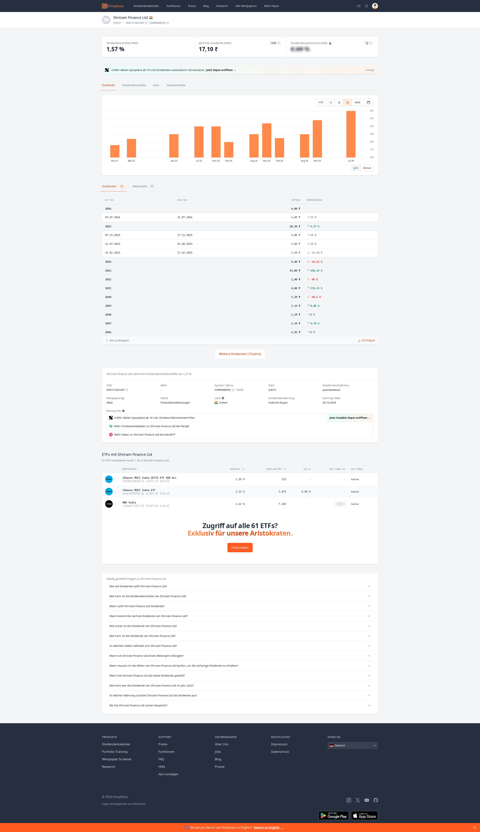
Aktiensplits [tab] (143, 186)
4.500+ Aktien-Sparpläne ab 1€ (154, 417)
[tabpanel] (240, 135)
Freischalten (240, 547)
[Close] (474, 827)
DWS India (129, 502)
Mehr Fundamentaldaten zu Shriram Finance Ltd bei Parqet (151, 426)
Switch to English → (268, 827)
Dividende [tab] (108, 85)
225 (284, 479)
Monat (367, 168)
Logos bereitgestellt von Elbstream (124, 804)
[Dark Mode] (366, 6)
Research (108, 767)
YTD (320, 102)
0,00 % (306, 491)
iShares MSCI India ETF (138, 490)
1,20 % (240, 479)
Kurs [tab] (156, 85)
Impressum (279, 744)
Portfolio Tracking (115, 752)
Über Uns (221, 744)
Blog (218, 759)
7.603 (282, 504)
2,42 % (240, 504)
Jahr (355, 168)
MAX (357, 102)
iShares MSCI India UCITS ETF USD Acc (149, 477)
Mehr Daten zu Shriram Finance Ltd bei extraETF (144, 434)
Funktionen (173, 6)
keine (355, 479)
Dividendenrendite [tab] (134, 85)
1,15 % (240, 491)
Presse (219, 767)
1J (330, 102)
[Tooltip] (222, 398)
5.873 (282, 491)
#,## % (300, 49)
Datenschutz (280, 752)
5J (347, 102)
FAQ (161, 759)
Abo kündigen (168, 774)
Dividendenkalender (146, 6)
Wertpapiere (246, 6)
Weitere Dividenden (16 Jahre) (240, 354)
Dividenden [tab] (112, 186)
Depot (271, 6)
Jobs (218, 752)
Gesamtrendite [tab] (176, 85)
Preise (192, 6)
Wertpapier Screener (117, 759)
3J (339, 102)
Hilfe (161, 767)
